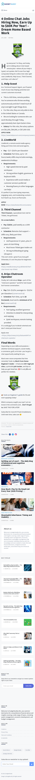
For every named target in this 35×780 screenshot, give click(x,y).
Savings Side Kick (7, 753)
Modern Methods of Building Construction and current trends (11, 593)
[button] (4, 10)
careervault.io (18, 293)
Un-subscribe (4, 738)
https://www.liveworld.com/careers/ (18, 205)
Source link (8, 426)
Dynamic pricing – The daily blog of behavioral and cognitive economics (12, 607)
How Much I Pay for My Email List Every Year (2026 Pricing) (15, 490)
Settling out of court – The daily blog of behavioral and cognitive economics (17, 463)
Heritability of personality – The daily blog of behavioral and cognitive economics (12, 566)
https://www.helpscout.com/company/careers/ (18, 135)
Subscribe (28, 686)
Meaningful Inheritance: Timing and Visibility (16, 516)
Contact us (3, 729)
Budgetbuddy (9, 776)
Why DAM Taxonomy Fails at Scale (11, 634)
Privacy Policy (4, 732)
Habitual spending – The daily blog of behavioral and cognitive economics (12, 662)
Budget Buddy (17, 750)
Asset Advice (6, 750)
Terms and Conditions (6, 735)
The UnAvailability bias (10, 619)
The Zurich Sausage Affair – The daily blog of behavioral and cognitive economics (12, 580)
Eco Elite (28, 750)
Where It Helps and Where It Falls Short (12, 647)
